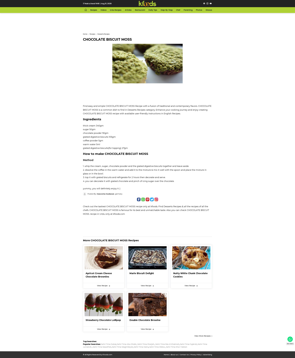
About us (174, 354)
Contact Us (184, 354)
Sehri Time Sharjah (145, 344)
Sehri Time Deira (141, 347)
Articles (128, 10)
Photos (199, 10)
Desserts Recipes (172, 206)
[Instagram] (207, 3)
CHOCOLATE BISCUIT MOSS (120, 206)
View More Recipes (202, 336)
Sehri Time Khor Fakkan (177, 347)
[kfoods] (147, 3)
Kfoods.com (107, 354)
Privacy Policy (195, 354)
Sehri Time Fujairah (188, 344)
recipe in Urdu (97, 214)
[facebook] (204, 3)
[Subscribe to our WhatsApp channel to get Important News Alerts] (290, 339)
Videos (103, 10)
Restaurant (140, 10)
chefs (85, 210)
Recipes (93, 10)
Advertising (207, 354)
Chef (178, 10)
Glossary (210, 10)
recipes (195, 206)
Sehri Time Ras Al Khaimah (167, 344)
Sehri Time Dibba (157, 347)
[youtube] (210, 3)
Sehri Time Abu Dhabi (126, 344)
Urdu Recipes (115, 10)
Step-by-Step (167, 10)
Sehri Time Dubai (108, 344)
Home (166, 354)
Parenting (188, 10)
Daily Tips (153, 10)
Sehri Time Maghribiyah (122, 347)
